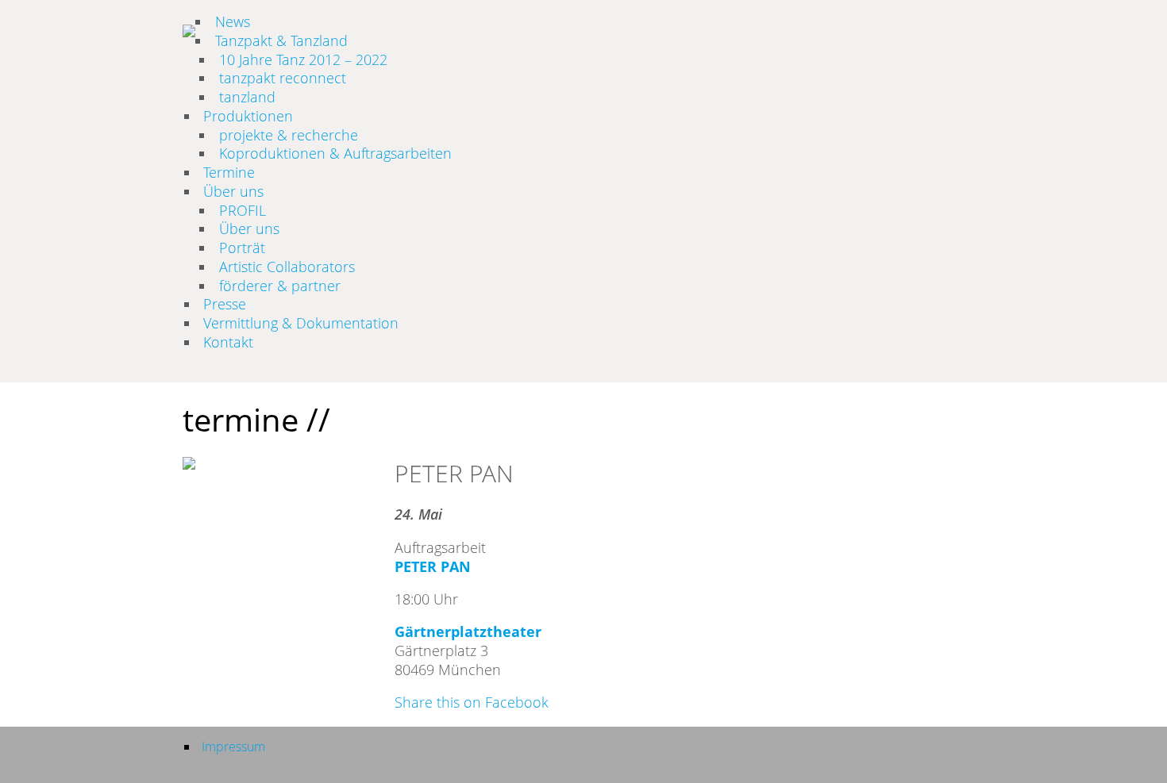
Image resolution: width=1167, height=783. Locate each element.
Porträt (242, 247)
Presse (224, 303)
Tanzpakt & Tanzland (281, 40)
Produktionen (248, 115)
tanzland (247, 96)
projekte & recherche (288, 134)
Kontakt (228, 341)
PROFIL (242, 210)
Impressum (233, 746)
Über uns (233, 191)
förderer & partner (280, 285)
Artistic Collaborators (287, 266)
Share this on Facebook (472, 702)
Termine (229, 172)
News (232, 21)
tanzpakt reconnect (282, 77)
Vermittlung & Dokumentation (301, 322)
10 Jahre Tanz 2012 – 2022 (303, 59)
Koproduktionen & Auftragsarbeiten (335, 153)
